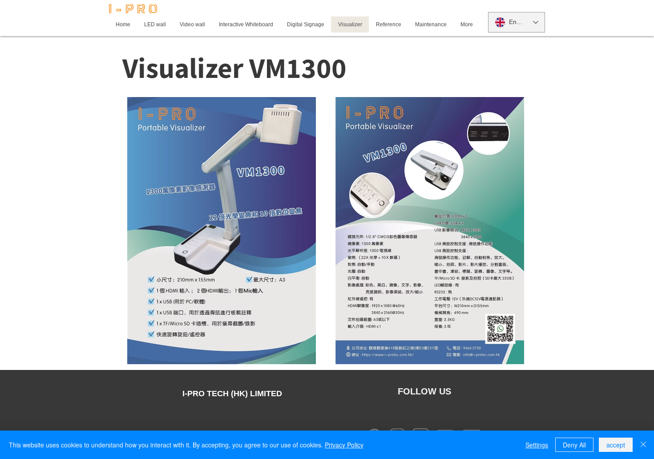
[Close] (643, 445)
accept (615, 444)
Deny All (574, 444)
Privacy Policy (344, 444)
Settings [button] (536, 444)
